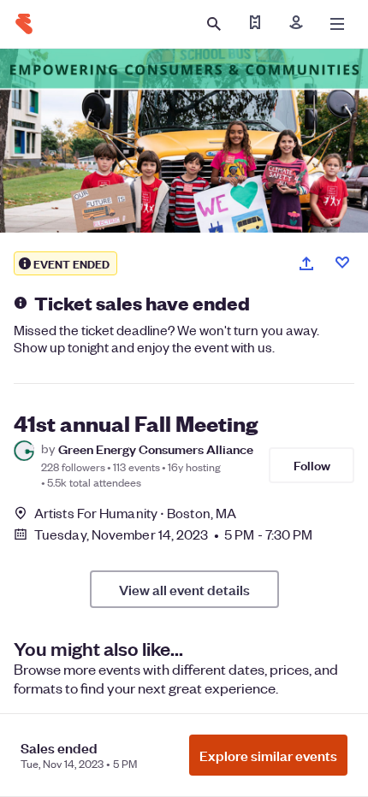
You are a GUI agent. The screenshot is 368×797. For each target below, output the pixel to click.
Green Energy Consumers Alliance (155, 448)
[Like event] (342, 263)
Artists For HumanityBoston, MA (135, 513)
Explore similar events (268, 755)
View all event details (184, 589)
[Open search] (214, 24)
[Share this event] (306, 263)
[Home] (24, 24)
